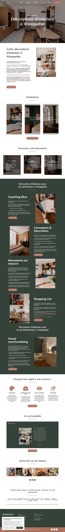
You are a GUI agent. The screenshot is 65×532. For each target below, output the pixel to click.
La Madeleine (47, 498)
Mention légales (26, 529)
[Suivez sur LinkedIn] (32, 480)
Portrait (43, 2)
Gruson (38, 498)
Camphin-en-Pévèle (22, 498)
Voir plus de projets (32, 138)
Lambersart (53, 498)
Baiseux (10, 498)
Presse (49, 2)
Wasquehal (30, 500)
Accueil (21, 2)
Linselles (9, 499)
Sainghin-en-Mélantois (35, 499)
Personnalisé (6, 527)
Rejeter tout (13, 527)
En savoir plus (12, 217)
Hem (42, 498)
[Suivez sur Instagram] (30, 480)
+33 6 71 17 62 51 (37, 516)
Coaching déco (20, 514)
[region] (13, 523)
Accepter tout (19, 527)
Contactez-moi (11, 87)
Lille (13, 499)
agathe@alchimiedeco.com (38, 514)
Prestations (28, 2)
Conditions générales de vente (34, 529)
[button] (10, 472)
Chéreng (29, 498)
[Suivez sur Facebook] (35, 480)
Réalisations (36, 2)
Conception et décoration (22, 516)
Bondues (14, 498)
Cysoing (33, 498)
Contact (57, 2)
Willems (35, 500)
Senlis (41, 499)
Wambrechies (55, 499)
